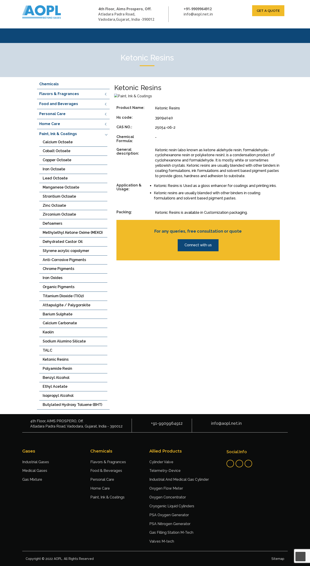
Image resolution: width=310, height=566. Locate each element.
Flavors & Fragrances (59, 94)
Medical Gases (34, 470)
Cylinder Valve (161, 462)
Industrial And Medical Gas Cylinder (179, 479)
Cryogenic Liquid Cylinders (171, 506)
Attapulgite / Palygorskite (66, 305)
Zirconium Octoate (59, 214)
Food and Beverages (58, 104)
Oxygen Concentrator (167, 497)
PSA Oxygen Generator (169, 515)
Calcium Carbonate (60, 323)
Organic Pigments (58, 287)
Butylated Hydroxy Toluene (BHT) (72, 404)
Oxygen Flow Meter (166, 488)
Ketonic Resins (56, 359)
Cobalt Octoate (56, 151)
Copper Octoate (57, 160)
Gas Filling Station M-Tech (171, 532)
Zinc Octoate (54, 205)
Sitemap (277, 559)
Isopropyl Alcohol (58, 395)
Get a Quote (268, 11)
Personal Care (52, 114)
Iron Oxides (52, 278)
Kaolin (48, 332)
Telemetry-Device (165, 470)
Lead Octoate (55, 178)
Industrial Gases (35, 462)
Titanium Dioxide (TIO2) (63, 296)
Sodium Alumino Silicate (64, 341)
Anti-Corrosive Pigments (64, 260)
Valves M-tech (161, 541)
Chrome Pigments (58, 269)
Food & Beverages (106, 470)
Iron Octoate (54, 169)
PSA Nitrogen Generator (169, 524)
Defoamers (52, 223)
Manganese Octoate (61, 187)
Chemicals (49, 84)
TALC (47, 350)
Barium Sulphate (57, 314)
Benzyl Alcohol (56, 377)
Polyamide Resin (57, 368)
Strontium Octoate (59, 196)
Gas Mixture (32, 479)
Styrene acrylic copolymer (66, 251)
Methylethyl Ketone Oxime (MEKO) (73, 232)
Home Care (49, 124)
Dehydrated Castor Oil (63, 241)
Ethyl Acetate (55, 386)
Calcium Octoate (58, 142)
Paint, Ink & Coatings (58, 134)
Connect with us (198, 245)
